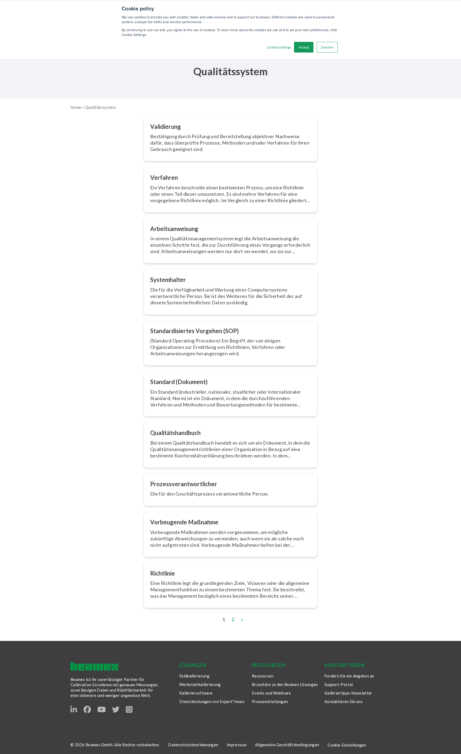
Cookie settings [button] (279, 47)
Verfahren (164, 177)
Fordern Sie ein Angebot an (349, 675)
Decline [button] (327, 47)
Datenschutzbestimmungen (193, 744)
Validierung (165, 126)
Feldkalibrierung (194, 675)
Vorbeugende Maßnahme (184, 522)
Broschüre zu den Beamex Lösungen (285, 684)
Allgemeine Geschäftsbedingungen (287, 744)
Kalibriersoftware (195, 693)
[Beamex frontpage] (94, 666)
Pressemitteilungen (270, 701)
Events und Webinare (271, 693)
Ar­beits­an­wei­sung (174, 228)
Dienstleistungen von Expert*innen (211, 701)
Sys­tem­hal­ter (168, 279)
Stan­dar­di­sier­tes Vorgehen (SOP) (194, 330)
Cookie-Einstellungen (347, 745)
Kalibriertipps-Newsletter (348, 693)
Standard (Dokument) (179, 381)
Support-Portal (338, 684)
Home (75, 107)
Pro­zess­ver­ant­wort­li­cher (183, 484)
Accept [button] (304, 47)
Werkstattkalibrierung (200, 684)
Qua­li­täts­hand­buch (175, 432)
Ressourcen (262, 675)
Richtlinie (162, 573)
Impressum (237, 744)
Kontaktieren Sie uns (343, 701)
